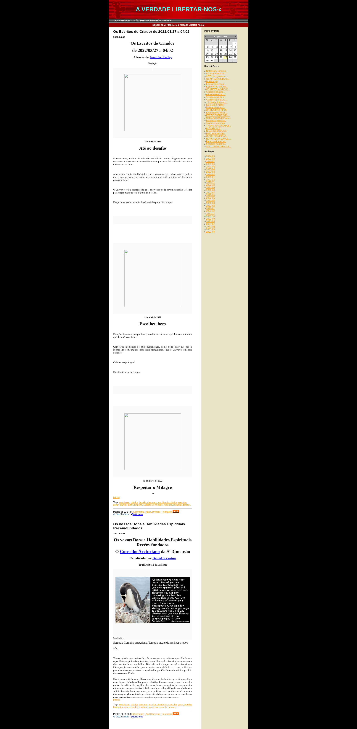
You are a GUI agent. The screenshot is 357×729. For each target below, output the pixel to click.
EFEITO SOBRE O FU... (218, 115)
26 (221, 57)
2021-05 (210, 229)
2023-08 (210, 159)
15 (235, 50)
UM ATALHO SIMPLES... (218, 118)
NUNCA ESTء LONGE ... (218, 139)
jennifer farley (126, 505)
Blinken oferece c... (215, 94)
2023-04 (210, 169)
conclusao (124, 502)
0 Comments (137, 512)
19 (221, 53)
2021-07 (210, 224)
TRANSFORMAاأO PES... (218, 125)
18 (216, 53)
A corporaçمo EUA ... (216, 99)
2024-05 (210, 156)
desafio (142, 502)
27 (225, 57)
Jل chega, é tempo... (216, 102)
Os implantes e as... (216, 73)
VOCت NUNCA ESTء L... (218, 146)
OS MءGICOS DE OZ (216, 110)
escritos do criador (167, 502)
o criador (147, 505)
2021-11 (210, 213)
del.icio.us (138, 514)
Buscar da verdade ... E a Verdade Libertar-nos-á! (178, 25)
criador (134, 502)
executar (182, 502)
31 (212, 60)
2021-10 (210, 216)
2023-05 (210, 166)
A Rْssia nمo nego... (216, 76)
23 (207, 57)
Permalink (167, 512)
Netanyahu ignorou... (216, 71)
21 (230, 53)
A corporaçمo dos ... (216, 97)
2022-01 (210, 208)
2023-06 (210, 164)
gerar (115, 505)
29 (235, 57)
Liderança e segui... (216, 84)
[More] (116, 497)
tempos (187, 505)
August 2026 (220, 36)
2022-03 (210, 203)
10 (212, 50)
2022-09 (210, 187)
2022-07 (210, 192)
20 (225, 53)
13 (225, 50)
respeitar (177, 505)
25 (216, 57)
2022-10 (210, 185)
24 (212, 57)
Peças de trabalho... (216, 141)
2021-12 (210, 211)
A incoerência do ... (215, 92)
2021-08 (210, 221)
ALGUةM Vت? (213, 128)
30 (207, 60)
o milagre (158, 505)
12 (221, 50)
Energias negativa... (216, 144)
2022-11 (210, 182)
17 (212, 53)
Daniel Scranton (164, 558)
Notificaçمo (212, 81)
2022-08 (210, 190)
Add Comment (153, 512)
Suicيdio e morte (215, 105)
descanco (152, 502)
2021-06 (210, 226)
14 (230, 50)
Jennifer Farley (161, 57)
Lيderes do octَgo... (217, 86)
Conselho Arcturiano (140, 551)
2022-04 (210, 200)
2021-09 (210, 219)
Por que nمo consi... (216, 120)
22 (235, 53)
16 (207, 53)
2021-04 (210, 232)
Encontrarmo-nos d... (216, 112)
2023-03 (210, 172)
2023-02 (210, 174)
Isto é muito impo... (215, 107)
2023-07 (210, 161)
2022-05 (210, 198)
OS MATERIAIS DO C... (217, 79)
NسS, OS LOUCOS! (216, 131)
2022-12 (210, 179)
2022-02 (210, 205)
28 (230, 57)
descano (143, 704)
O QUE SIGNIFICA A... (217, 136)
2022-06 (210, 195)
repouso (168, 505)
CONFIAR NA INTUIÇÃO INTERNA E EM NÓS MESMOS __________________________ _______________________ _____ (178, 20)
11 (216, 50)
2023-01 (210, 177)
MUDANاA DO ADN (216, 133)
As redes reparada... (216, 123)
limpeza (138, 505)
